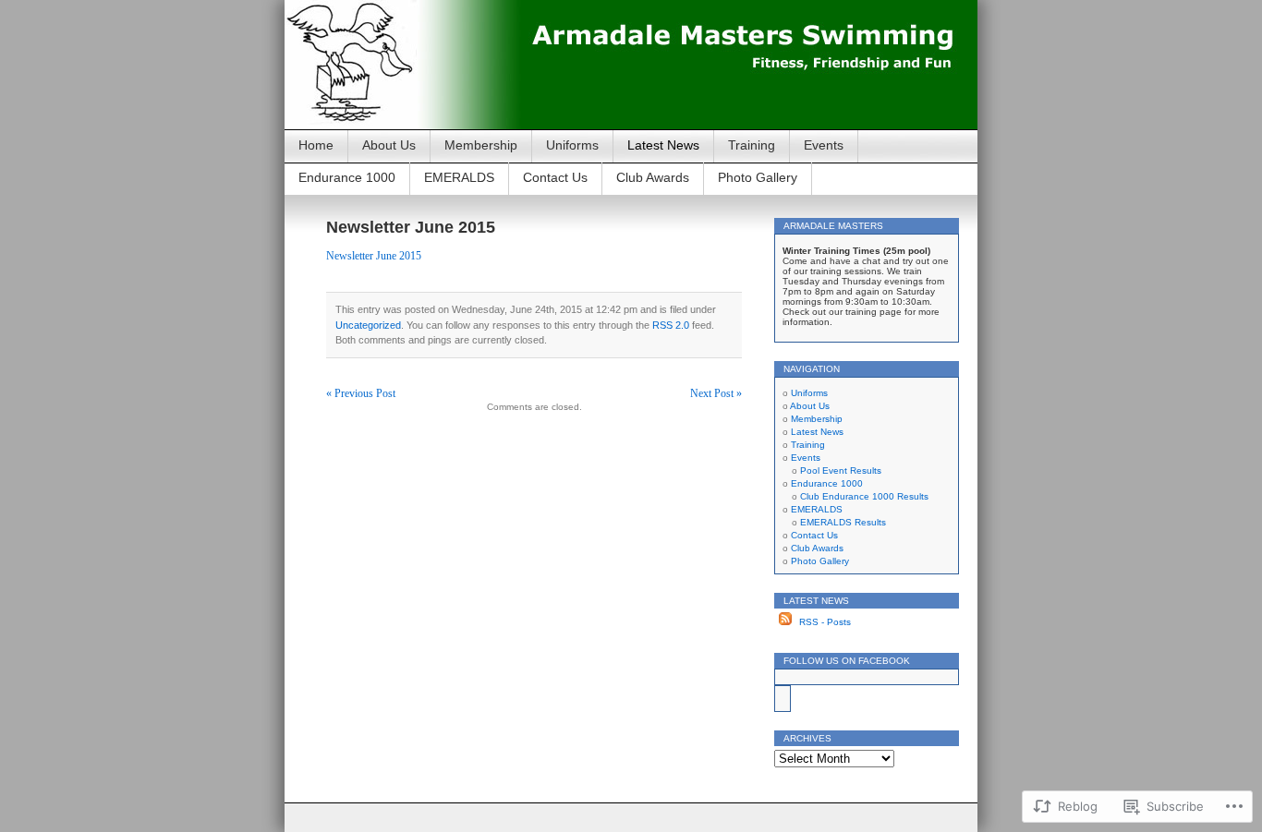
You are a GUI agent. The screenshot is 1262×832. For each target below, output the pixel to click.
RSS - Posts (825, 622)
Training (751, 145)
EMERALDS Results (843, 522)
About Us (389, 145)
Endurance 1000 (346, 177)
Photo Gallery (757, 177)
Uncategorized (368, 325)
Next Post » (716, 393)
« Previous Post (360, 393)
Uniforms (572, 145)
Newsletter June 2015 (373, 255)
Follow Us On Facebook (846, 661)
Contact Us (555, 177)
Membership (480, 145)
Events (823, 145)
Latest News (663, 145)
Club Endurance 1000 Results (864, 496)
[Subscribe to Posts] (785, 622)
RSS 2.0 (670, 325)
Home (316, 145)
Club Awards (652, 177)
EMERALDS (459, 177)
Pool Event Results (840, 470)
